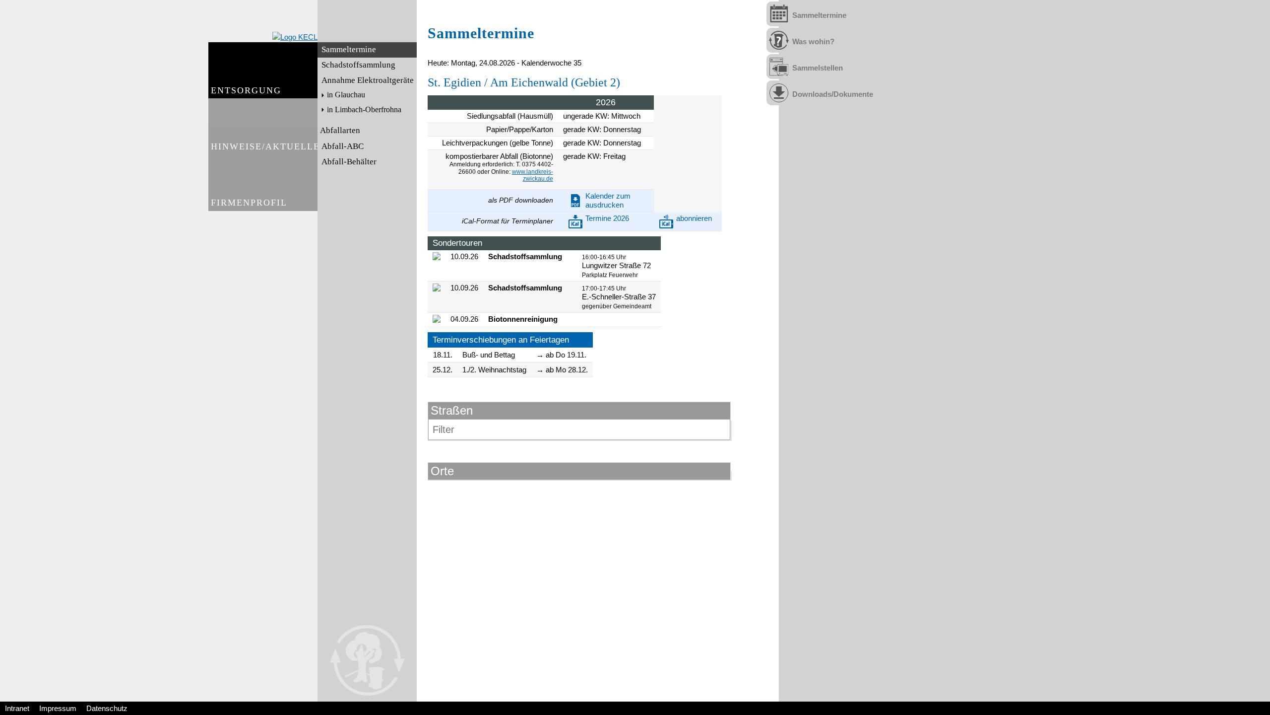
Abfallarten (340, 130)
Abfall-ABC (342, 146)
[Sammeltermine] (778, 13)
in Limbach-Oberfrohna (364, 109)
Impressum (57, 708)
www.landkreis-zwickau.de (532, 175)
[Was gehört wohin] (778, 40)
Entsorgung (246, 90)
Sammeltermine (348, 49)
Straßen (452, 410)
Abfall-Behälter (349, 161)
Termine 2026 (607, 218)
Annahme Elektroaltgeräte (367, 80)
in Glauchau (346, 94)
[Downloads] (778, 92)
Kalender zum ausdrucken (608, 200)
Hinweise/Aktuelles (264, 146)
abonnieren (694, 218)
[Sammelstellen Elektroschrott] (778, 66)
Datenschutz (106, 708)
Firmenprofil (249, 203)
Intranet (17, 708)
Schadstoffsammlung (358, 65)
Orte (442, 471)
